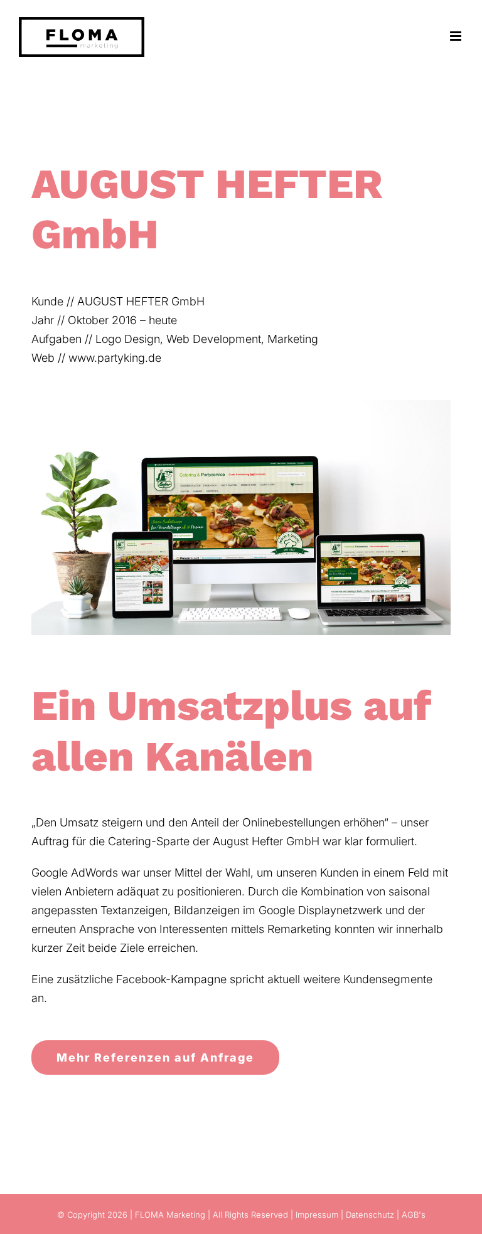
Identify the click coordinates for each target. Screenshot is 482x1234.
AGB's (414, 1215)
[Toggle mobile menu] (456, 36)
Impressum (317, 1215)
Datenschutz (370, 1215)
